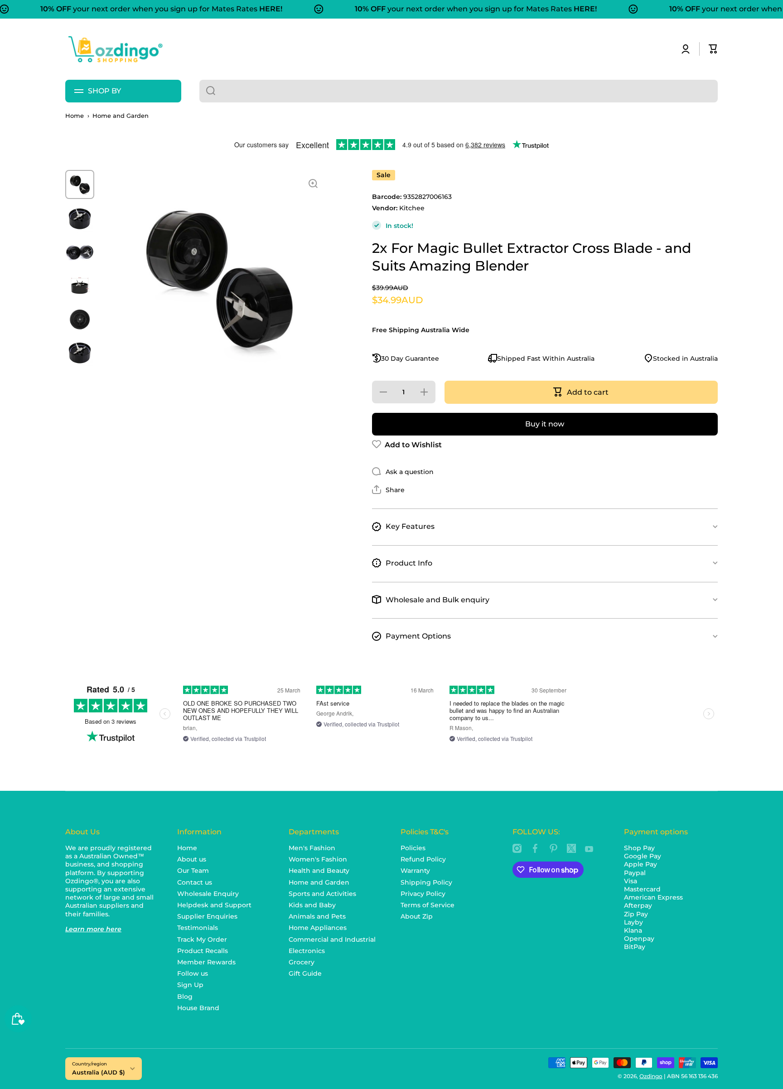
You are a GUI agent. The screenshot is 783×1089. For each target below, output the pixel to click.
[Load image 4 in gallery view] (79, 285)
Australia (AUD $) (98, 1072)
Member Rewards (206, 962)
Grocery (301, 962)
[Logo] (115, 49)
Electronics (307, 951)
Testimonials (197, 928)
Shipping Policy (426, 882)
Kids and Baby (312, 905)
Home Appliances (318, 928)
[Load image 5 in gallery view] (79, 318)
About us (191, 859)
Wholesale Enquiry (208, 894)
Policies (413, 848)
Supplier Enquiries (207, 916)
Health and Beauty (319, 870)
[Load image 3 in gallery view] (79, 251)
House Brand (198, 1008)
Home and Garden (120, 115)
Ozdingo (650, 1076)
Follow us (192, 973)
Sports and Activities (322, 894)
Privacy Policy (423, 894)
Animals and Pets (317, 916)
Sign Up (190, 985)
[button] (713, 48)
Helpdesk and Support (214, 905)
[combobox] (458, 91)
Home (74, 115)
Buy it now (544, 423)
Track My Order (202, 939)
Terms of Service (427, 905)
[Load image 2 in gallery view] (79, 217)
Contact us (194, 882)
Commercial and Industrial (332, 939)
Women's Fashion (318, 859)
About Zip (417, 916)
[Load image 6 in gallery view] (79, 352)
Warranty (415, 870)
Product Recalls (202, 951)
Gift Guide (305, 973)
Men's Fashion (312, 848)
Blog (185, 996)
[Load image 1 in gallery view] (79, 184)
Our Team (193, 870)
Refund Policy (423, 859)
